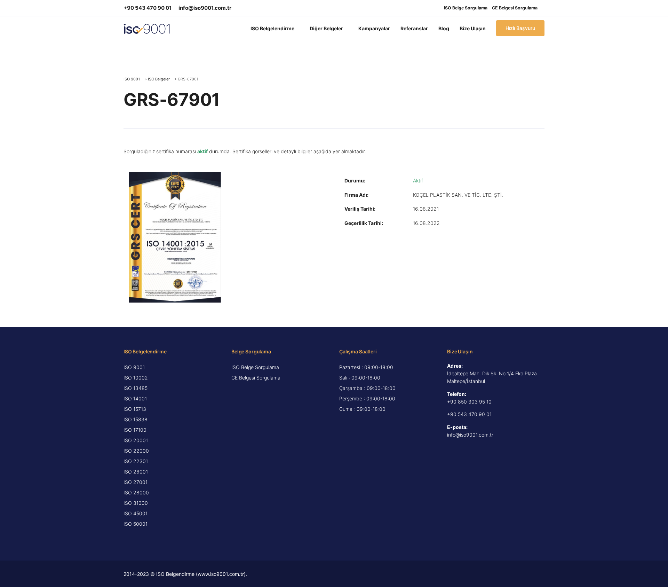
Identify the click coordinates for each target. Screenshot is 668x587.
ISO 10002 (136, 378)
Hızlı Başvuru (520, 28)
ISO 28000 (136, 492)
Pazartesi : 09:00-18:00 (366, 367)
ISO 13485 (136, 388)
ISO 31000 (136, 503)
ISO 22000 (136, 451)
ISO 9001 (134, 367)
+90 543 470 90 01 (148, 8)
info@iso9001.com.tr (204, 8)
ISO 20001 (136, 440)
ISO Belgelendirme (272, 28)
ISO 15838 (136, 419)
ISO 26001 (136, 472)
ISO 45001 (136, 513)
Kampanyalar (374, 28)
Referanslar (414, 28)
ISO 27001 (136, 482)
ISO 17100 (135, 430)
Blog (443, 28)
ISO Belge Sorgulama (465, 7)
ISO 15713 (135, 409)
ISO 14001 (135, 398)
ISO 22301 (136, 461)
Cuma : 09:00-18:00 (362, 409)
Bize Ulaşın (473, 28)
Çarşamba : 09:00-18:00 (367, 388)
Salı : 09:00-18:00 (359, 378)
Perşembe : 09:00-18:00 (367, 398)
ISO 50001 (136, 524)
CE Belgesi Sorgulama (515, 7)
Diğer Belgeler (326, 28)
